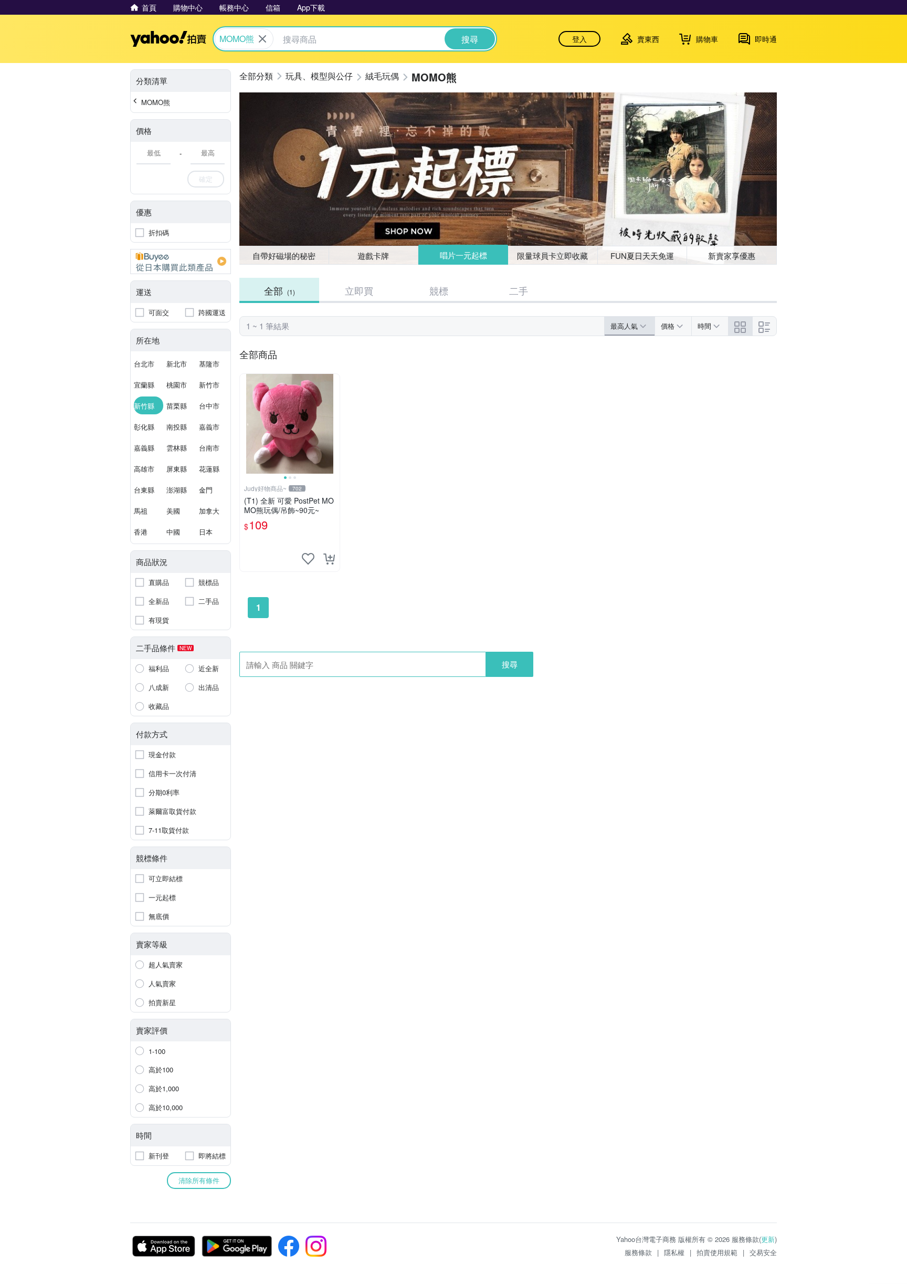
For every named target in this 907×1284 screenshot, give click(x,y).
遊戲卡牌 (373, 255)
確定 (206, 179)
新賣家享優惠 (731, 255)
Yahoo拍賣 (168, 38)
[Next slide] (333, 424)
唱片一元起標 (463, 254)
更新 (768, 1239)
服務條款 (638, 1252)
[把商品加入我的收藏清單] (308, 558)
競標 (438, 290)
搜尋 (510, 664)
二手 (518, 290)
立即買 (359, 290)
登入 (579, 39)
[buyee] (180, 261)
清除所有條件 (198, 1180)
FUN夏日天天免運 (642, 255)
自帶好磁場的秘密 (283, 255)
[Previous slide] (247, 424)
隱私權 (674, 1252)
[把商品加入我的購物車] (329, 558)
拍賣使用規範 (717, 1252)
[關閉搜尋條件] (262, 39)
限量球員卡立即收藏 (552, 255)
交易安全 (763, 1252)
